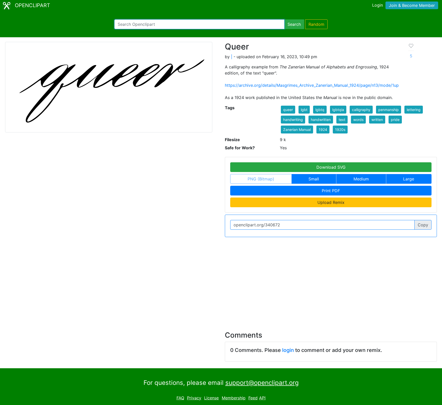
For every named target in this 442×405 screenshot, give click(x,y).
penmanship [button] (388, 109)
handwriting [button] (293, 119)
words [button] (358, 119)
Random (316, 24)
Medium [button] (361, 178)
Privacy (194, 397)
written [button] (377, 119)
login (288, 350)
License (211, 397)
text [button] (342, 119)
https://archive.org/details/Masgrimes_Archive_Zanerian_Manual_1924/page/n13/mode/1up (312, 85)
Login (377, 5)
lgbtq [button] (319, 109)
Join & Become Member (412, 5)
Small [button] (313, 178)
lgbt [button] (304, 109)
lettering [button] (414, 109)
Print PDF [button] (331, 190)
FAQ (180, 397)
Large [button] (408, 178)
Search (294, 24)
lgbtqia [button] (338, 109)
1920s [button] (340, 129)
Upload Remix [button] (331, 202)
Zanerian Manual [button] (297, 129)
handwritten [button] (321, 119)
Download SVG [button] (331, 167)
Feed (253, 397)
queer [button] (288, 109)
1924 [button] (323, 129)
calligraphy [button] (361, 109)
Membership (234, 397)
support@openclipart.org (262, 382)
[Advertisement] (221, 281)
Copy (423, 224)
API (262, 397)
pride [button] (395, 119)
